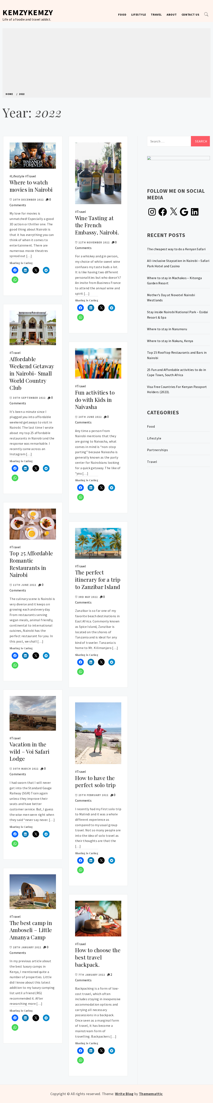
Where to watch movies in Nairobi (31, 186)
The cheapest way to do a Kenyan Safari (176, 249)
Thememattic (151, 1093)
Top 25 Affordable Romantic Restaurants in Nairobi (31, 564)
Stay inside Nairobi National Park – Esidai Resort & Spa (177, 314)
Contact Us (190, 14)
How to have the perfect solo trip (95, 781)
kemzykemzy (27, 12)
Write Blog (124, 1093)
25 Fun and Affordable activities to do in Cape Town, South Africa (176, 372)
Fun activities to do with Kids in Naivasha (95, 399)
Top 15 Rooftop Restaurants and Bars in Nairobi (177, 355)
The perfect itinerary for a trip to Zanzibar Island (97, 579)
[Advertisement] (106, 61)
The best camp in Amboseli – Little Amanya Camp (31, 930)
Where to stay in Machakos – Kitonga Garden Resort (174, 280)
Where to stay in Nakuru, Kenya (170, 341)
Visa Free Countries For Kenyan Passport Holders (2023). (177, 389)
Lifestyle (138, 14)
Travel (156, 14)
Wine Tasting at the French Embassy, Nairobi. (97, 225)
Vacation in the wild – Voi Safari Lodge (29, 751)
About (172, 14)
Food (122, 14)
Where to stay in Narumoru (167, 329)
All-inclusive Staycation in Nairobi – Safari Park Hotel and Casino (178, 263)
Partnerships (157, 450)
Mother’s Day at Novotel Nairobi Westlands (171, 297)
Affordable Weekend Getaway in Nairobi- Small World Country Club (32, 373)
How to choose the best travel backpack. (97, 957)
